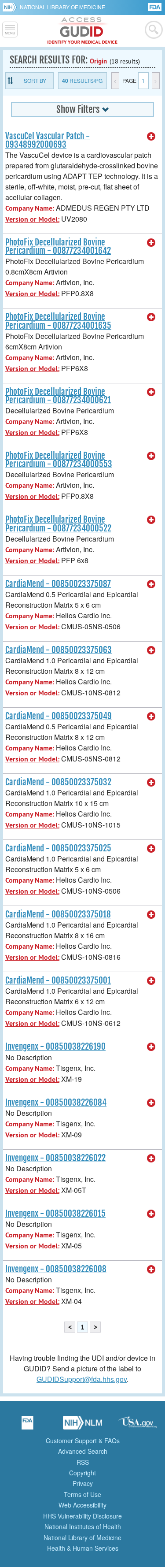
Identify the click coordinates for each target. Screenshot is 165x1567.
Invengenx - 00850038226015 (55, 1213)
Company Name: (29, 208)
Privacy (83, 1483)
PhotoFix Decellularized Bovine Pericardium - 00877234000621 (58, 395)
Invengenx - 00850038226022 (55, 1158)
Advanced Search (82, 1451)
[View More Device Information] (151, 136)
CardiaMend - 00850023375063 (58, 650)
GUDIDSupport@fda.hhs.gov (82, 1379)
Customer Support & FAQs (83, 1440)
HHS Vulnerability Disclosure (82, 1515)
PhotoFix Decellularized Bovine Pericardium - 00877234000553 (58, 459)
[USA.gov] (138, 1425)
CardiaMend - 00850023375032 (58, 782)
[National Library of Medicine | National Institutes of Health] (83, 1425)
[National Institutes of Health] (11, 7)
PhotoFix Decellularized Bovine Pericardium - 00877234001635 (58, 321)
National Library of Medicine (62, 7)
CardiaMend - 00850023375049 (58, 716)
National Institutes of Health (82, 1526)
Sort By (35, 80)
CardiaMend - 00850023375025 (58, 848)
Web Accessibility (82, 1504)
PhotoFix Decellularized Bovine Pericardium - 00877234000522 (58, 523)
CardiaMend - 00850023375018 (58, 914)
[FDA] (155, 6)
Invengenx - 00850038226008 (55, 1269)
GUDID (82, 31)
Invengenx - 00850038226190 (55, 1046)
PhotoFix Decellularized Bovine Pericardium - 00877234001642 (58, 246)
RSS (83, 1462)
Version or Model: (32, 219)
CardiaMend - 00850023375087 (58, 584)
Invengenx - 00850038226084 (55, 1102)
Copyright (82, 1472)
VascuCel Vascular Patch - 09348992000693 (47, 140)
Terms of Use (82, 1494)
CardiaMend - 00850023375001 (58, 980)
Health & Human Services (82, 1548)
